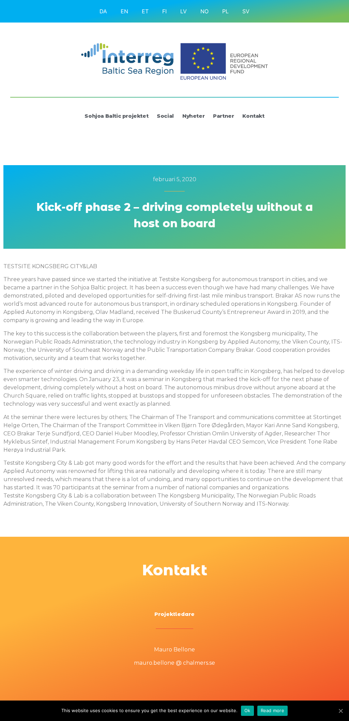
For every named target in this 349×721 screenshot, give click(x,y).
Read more (272, 710)
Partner (223, 116)
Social (165, 116)
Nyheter (193, 116)
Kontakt (253, 116)
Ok (247, 710)
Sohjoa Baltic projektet (116, 116)
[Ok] (340, 710)
